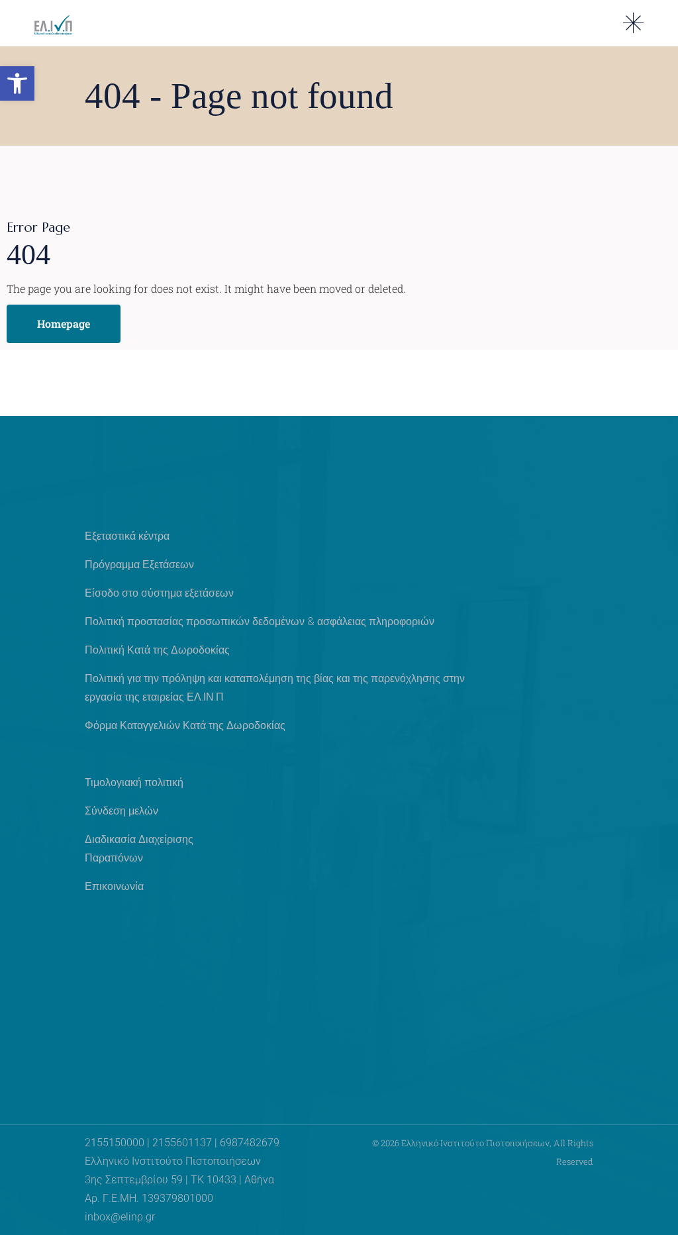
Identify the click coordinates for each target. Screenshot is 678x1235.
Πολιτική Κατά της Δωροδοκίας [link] (157, 650)
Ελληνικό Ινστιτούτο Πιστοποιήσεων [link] (475, 1143)
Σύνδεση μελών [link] (121, 811)
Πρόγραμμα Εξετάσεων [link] (139, 564)
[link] (17, 83)
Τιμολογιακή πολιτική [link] (134, 782)
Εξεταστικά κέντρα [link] (127, 536)
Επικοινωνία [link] (114, 886)
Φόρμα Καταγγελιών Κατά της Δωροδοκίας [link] (185, 725)
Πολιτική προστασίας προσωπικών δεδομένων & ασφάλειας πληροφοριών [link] (259, 621)
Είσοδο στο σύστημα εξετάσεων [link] (159, 593)
